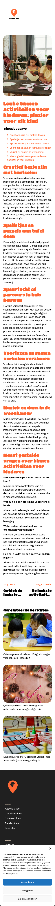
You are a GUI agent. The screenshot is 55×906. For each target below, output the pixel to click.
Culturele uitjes (13, 818)
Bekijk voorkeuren (27, 899)
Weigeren (27, 890)
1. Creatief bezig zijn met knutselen (26, 135)
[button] (50, 848)
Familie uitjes (12, 823)
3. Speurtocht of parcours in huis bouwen (28, 143)
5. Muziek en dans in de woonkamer (25, 152)
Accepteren (27, 882)
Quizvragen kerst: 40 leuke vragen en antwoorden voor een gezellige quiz (23, 707)
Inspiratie (10, 828)
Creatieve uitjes (13, 813)
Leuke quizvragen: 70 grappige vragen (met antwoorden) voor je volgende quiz (26, 759)
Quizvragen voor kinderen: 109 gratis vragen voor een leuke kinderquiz (26, 656)
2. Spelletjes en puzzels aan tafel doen (27, 139)
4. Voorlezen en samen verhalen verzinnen (29, 148)
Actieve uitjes (12, 808)
